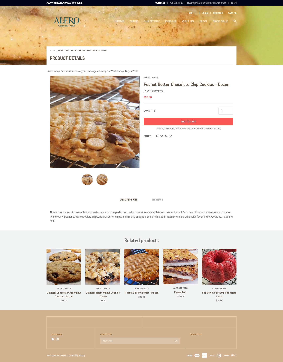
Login (205, 13)
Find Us (170, 21)
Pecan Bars (180, 292)
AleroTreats (151, 77)
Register (218, 13)
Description (128, 199)
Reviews (157, 199)
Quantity (149, 110)
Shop (134, 21)
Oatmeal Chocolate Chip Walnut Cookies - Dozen (64, 294)
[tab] (128, 200)
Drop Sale (220, 21)
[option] (95, 122)
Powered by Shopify (76, 355)
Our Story (151, 21)
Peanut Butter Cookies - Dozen (141, 292)
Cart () (232, 13)
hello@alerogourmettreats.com (206, 3)
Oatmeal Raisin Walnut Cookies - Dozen (103, 294)
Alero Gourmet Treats (56, 355)
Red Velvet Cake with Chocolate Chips (219, 294)
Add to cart (188, 121)
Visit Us (188, 21)
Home (120, 21)
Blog (203, 21)
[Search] (235, 23)
